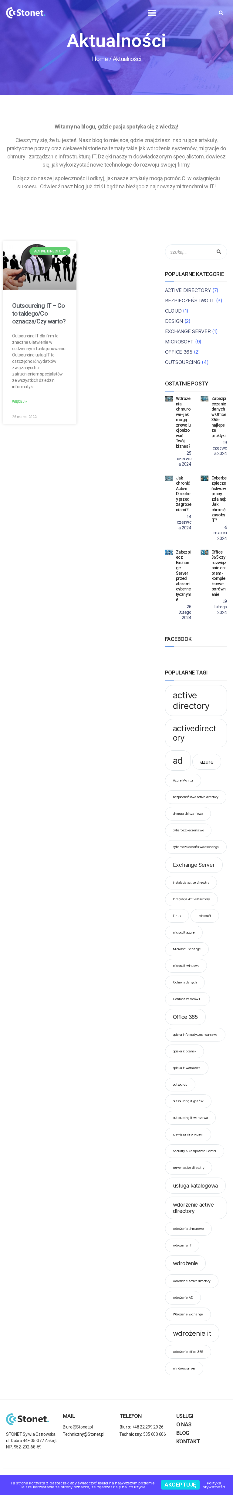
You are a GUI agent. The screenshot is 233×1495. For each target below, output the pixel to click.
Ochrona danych (185, 982)
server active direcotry (188, 1168)
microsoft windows (186, 966)
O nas (183, 1424)
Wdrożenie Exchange (188, 1314)
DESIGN (174, 321)
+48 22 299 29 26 (142, 1427)
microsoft (204, 916)
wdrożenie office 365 (188, 1352)
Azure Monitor (183, 780)
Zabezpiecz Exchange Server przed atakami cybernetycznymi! (183, 576)
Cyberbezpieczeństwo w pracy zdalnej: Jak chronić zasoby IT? (219, 499)
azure (207, 762)
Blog (182, 1433)
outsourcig (180, 1085)
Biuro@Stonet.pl (78, 1427)
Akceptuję (180, 1485)
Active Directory (188, 290)
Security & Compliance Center (194, 1151)
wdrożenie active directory (192, 1281)
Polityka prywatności (214, 1484)
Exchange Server (194, 865)
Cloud (173, 311)
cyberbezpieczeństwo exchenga (196, 847)
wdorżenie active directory (193, 1207)
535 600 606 (143, 1434)
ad (178, 760)
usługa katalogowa (195, 1185)
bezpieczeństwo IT (189, 300)
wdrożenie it (192, 1333)
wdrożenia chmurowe (188, 1229)
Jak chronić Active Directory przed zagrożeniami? (183, 494)
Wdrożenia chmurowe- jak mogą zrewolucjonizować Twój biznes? (183, 422)
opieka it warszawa (187, 1068)
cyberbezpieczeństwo (188, 830)
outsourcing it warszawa (190, 1118)
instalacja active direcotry (191, 883)
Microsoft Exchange (187, 949)
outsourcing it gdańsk (188, 1101)
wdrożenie (185, 1263)
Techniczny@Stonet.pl (83, 1434)
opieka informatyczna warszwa (195, 1035)
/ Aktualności (125, 59)
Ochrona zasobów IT (187, 999)
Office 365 (178, 352)
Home (100, 59)
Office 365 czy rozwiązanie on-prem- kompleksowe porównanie (218, 573)
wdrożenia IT (182, 1245)
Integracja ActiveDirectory (191, 899)
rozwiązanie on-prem (188, 1134)
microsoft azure (184, 932)
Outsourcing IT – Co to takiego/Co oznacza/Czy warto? (39, 313)
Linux (177, 916)
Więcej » (19, 401)
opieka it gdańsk (184, 1051)
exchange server (188, 331)
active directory (191, 700)
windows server (184, 1368)
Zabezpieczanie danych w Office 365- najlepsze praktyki (218, 417)
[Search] (219, 252)
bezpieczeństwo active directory (196, 797)
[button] (152, 13)
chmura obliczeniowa (188, 814)
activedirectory (194, 733)
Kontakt (188, 1441)
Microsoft (179, 342)
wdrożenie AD (183, 1298)
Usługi (184, 1416)
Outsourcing (183, 362)
